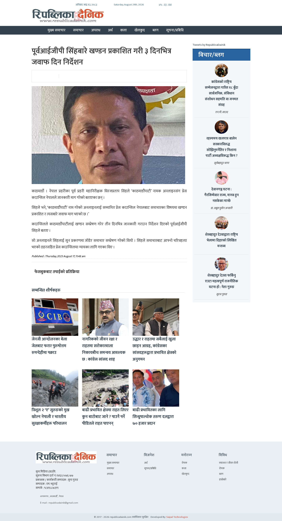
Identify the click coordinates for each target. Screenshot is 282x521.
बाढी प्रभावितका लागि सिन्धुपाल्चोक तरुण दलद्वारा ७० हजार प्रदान (153, 417)
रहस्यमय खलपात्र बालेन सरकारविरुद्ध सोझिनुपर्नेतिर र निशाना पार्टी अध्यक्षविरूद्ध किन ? (221, 147)
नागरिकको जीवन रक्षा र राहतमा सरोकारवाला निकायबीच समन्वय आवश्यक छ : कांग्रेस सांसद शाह (103, 349)
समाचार (78, 30)
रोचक (184, 463)
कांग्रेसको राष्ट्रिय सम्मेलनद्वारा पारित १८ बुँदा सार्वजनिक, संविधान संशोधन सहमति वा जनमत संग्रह (221, 93)
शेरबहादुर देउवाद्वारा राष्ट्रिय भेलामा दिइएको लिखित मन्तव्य (221, 240)
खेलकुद (139, 30)
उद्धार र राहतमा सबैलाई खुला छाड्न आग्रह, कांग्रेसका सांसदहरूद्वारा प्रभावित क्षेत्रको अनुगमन (154, 349)
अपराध (95, 30)
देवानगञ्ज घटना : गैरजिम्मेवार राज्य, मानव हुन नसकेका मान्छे (221, 195)
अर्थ (110, 30)
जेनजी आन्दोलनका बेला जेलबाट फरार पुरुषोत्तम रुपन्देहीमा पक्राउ (49, 346)
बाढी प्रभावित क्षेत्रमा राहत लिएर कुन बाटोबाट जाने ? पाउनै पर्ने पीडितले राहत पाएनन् (105, 417)
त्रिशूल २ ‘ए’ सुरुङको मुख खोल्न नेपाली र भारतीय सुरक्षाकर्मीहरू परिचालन (50, 417)
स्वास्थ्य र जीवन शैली (228, 463)
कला (123, 30)
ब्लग (155, 30)
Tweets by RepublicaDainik (209, 44)
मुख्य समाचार (56, 30)
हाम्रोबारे (222, 479)
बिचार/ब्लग (211, 55)
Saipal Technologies (177, 517)
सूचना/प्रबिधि (175, 30)
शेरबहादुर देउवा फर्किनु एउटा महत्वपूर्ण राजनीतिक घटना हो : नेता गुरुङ (221, 281)
